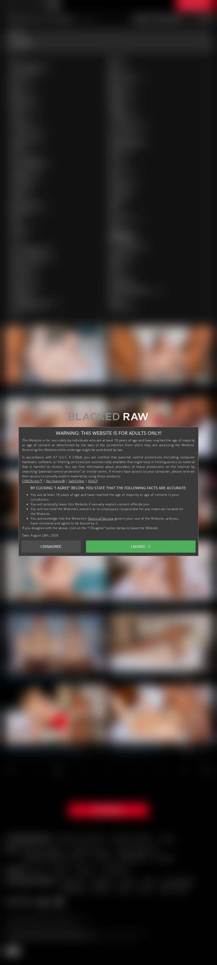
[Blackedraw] (108, 418)
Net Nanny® (55, 481)
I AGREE (138, 546)
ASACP (93, 481)
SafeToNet (76, 481)
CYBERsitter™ (32, 481)
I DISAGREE (50, 546)
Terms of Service (101, 518)
